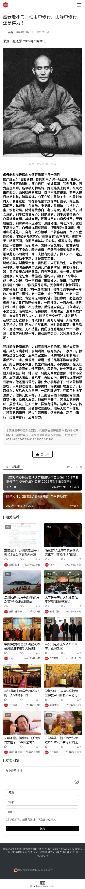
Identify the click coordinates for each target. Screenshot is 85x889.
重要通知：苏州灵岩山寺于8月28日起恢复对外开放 (22, 552)
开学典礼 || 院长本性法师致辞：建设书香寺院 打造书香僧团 (61, 740)
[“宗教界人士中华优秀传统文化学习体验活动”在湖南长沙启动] (63, 535)
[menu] (79, 4)
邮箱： (12, 802)
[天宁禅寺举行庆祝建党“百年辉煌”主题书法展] (63, 582)
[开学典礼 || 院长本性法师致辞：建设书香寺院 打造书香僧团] (63, 723)
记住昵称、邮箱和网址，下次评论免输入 (32, 819)
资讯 (49, 32)
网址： (12, 811)
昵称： (12, 792)
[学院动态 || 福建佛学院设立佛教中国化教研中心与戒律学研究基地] (63, 676)
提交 (42, 828)
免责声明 (33, 852)
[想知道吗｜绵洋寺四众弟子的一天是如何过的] (22, 676)
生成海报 (15, 466)
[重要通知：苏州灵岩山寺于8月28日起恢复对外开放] (22, 535)
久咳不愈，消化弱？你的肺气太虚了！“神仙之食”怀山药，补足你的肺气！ (22, 740)
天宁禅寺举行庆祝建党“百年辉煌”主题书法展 (62, 599)
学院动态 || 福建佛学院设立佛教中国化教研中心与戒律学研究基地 (62, 693)
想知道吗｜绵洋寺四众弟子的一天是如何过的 (22, 693)
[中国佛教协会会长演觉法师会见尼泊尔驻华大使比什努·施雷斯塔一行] (22, 629)
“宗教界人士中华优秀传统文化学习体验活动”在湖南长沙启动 (62, 552)
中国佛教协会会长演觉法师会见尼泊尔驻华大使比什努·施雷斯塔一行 (22, 646)
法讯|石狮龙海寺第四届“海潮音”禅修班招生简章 (21, 599)
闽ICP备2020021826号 (45, 848)
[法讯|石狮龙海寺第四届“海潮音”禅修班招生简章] (22, 582)
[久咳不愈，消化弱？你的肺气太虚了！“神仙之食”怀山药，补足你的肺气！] (22, 723)
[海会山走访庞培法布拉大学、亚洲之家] (63, 629)
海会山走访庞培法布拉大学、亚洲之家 (61, 646)
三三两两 (8, 32)
